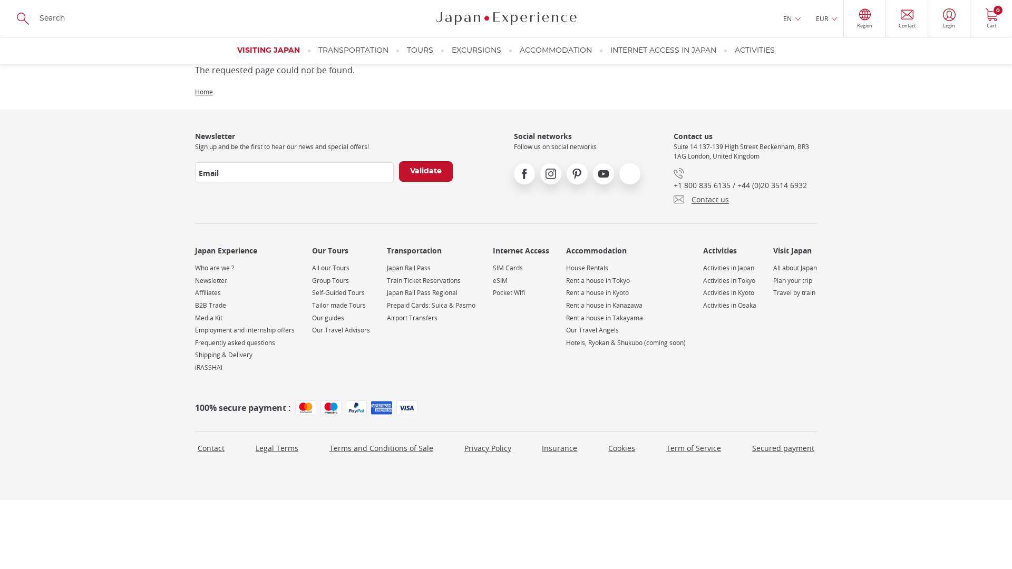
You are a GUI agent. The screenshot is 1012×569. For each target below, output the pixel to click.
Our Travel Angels (592, 330)
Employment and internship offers (245, 330)
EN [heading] (787, 18)
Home (204, 91)
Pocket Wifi (509, 293)
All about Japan (795, 268)
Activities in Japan (728, 268)
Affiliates (208, 293)
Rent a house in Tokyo (598, 280)
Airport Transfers (412, 318)
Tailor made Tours (339, 305)
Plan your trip (792, 280)
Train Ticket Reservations (424, 280)
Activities (755, 50)
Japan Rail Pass (409, 268)
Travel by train (794, 293)
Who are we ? (214, 268)
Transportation (353, 50)
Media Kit (208, 318)
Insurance (559, 448)
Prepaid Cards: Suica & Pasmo (431, 305)
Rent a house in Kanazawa (604, 305)
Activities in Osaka (729, 305)
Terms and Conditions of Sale (381, 448)
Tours (420, 50)
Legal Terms (277, 448)
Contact (211, 448)
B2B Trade (210, 305)
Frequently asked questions (235, 343)
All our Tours (330, 268)
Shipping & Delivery (223, 355)
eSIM (500, 280)
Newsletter (211, 280)
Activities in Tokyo (729, 280)
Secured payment (783, 448)
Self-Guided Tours (338, 293)
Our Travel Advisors (341, 330)
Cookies (621, 448)
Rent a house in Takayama (604, 318)
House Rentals (587, 268)
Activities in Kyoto (728, 293)
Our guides (328, 318)
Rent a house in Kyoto (597, 293)
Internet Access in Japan (663, 50)
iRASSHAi (208, 367)
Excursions (476, 50)
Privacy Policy (487, 448)
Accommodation (556, 50)
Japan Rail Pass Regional (422, 293)
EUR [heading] (822, 18)
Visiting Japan (268, 50)
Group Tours (330, 280)
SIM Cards (508, 268)
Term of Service (693, 448)
